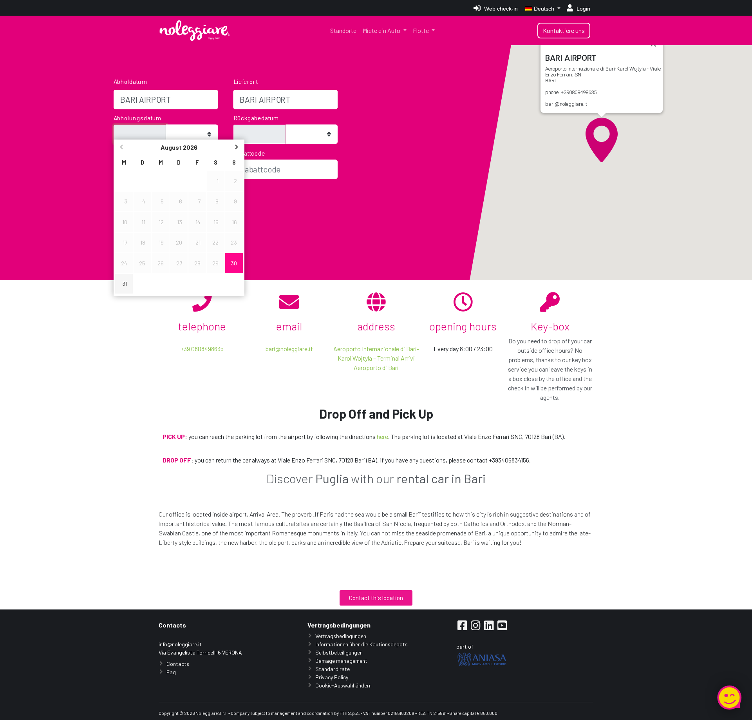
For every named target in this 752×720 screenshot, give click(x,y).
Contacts (177, 663)
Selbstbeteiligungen (339, 652)
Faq (171, 672)
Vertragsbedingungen (340, 636)
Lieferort (245, 81)
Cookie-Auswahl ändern (343, 685)
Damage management (341, 660)
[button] (601, 140)
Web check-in (500, 8)
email (289, 326)
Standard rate (332, 669)
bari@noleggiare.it (289, 348)
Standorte (343, 30)
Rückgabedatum (256, 118)
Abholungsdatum (137, 118)
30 (234, 263)
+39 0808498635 (202, 348)
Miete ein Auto (382, 30)
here (382, 436)
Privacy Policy (331, 677)
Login (582, 8)
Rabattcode (249, 152)
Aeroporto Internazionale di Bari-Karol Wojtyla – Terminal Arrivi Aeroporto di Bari (376, 358)
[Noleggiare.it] (195, 30)
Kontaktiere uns (564, 30)
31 (124, 283)
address (376, 326)
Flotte (421, 30)
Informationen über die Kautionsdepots (361, 644)
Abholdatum (130, 81)
